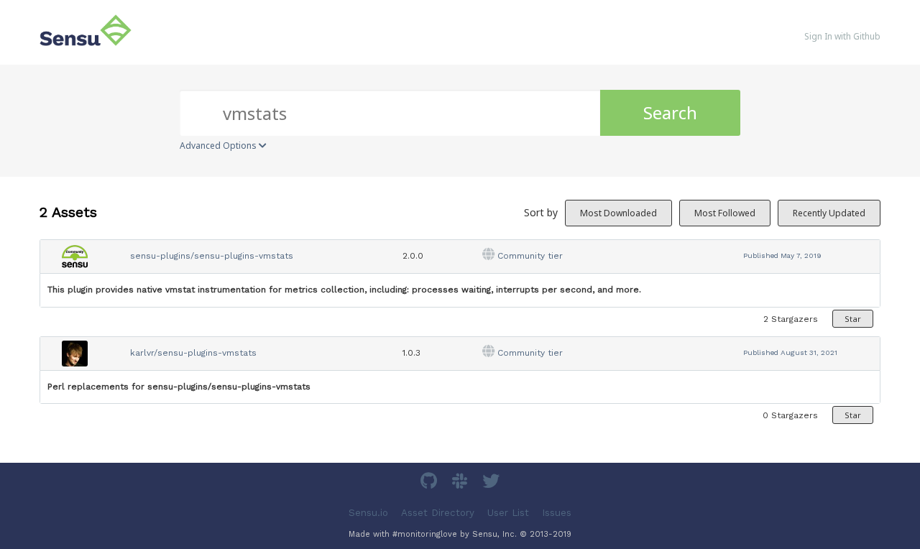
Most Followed (724, 213)
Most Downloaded (618, 213)
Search (670, 112)
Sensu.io (368, 512)
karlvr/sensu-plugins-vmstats (193, 353)
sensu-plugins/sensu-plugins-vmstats (211, 256)
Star (853, 318)
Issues (556, 512)
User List (508, 512)
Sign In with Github (842, 36)
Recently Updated (829, 213)
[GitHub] (430, 483)
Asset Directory (437, 512)
